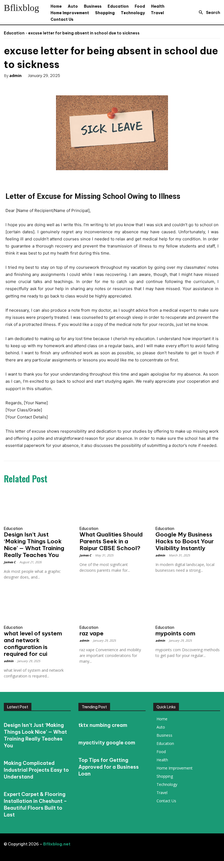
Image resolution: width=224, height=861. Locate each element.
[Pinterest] (39, 86)
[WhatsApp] (52, 86)
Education (14, 33)
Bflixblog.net (56, 844)
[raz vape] (111, 606)
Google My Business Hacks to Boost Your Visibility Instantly (184, 541)
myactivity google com (106, 742)
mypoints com (175, 633)
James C (10, 562)
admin (15, 75)
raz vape (91, 633)
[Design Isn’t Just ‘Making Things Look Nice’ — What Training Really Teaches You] (36, 507)
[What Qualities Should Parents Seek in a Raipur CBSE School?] (111, 507)
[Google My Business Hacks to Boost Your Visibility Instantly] (187, 507)
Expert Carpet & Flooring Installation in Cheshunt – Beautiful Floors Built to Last (35, 804)
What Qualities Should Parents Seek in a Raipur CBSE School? (111, 541)
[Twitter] (27, 86)
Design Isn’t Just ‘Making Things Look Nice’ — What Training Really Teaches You (34, 545)
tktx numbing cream (102, 725)
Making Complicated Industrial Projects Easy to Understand (36, 770)
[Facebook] (14, 86)
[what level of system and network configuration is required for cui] (36, 606)
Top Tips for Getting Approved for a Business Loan (108, 767)
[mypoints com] (187, 606)
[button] (208, 12)
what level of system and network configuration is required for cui (33, 643)
